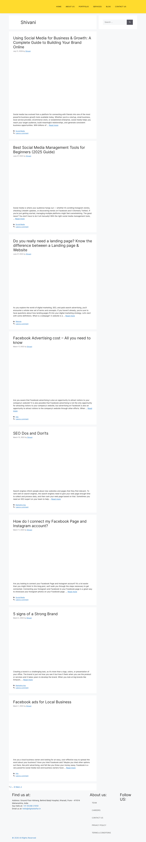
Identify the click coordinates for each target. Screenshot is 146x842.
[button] (132, 6)
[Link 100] (52, 665)
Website (18, 321)
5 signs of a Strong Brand (35, 614)
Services (97, 6)
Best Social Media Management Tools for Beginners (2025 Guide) (49, 149)
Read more (53, 125)
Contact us (120, 6)
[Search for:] (115, 22)
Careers (96, 810)
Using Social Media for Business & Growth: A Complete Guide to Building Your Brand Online (52, 42)
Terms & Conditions (101, 833)
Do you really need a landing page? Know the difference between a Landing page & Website (52, 245)
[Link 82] (52, 394)
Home (58, 6)
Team (94, 803)
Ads (17, 417)
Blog (108, 6)
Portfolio (84, 6)
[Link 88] (52, 485)
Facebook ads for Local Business (42, 702)
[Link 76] (52, 301)
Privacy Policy (99, 825)
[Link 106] (52, 753)
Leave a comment (22, 133)
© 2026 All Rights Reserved (24, 838)
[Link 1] (27, 6)
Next (19, 787)
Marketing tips (21, 505)
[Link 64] (52, 108)
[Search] (130, 22)
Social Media (20, 131)
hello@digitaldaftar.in (32, 809)
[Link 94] (52, 577)
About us (70, 6)
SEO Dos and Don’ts (30, 433)
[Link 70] (52, 202)
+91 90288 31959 (30, 806)
